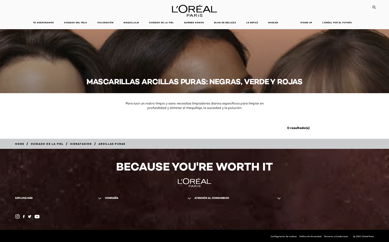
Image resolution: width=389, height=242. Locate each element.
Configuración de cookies (284, 236)
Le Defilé (252, 22)
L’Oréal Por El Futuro (337, 22)
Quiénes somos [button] (194, 22)
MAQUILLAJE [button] (131, 22)
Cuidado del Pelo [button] (75, 22)
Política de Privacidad (310, 236)
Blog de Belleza (225, 22)
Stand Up (306, 22)
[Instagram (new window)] (17, 216)
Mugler (273, 22)
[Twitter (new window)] (29, 216)
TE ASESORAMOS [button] (43, 22)
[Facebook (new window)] (24, 216)
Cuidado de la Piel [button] (161, 22)
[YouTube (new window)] (37, 216)
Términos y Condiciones (336, 236)
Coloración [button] (105, 22)
